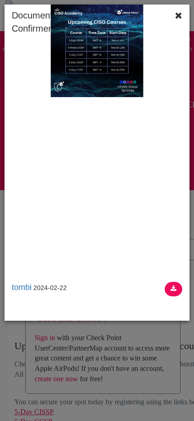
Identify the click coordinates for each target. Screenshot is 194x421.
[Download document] (173, 289)
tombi (22, 287)
